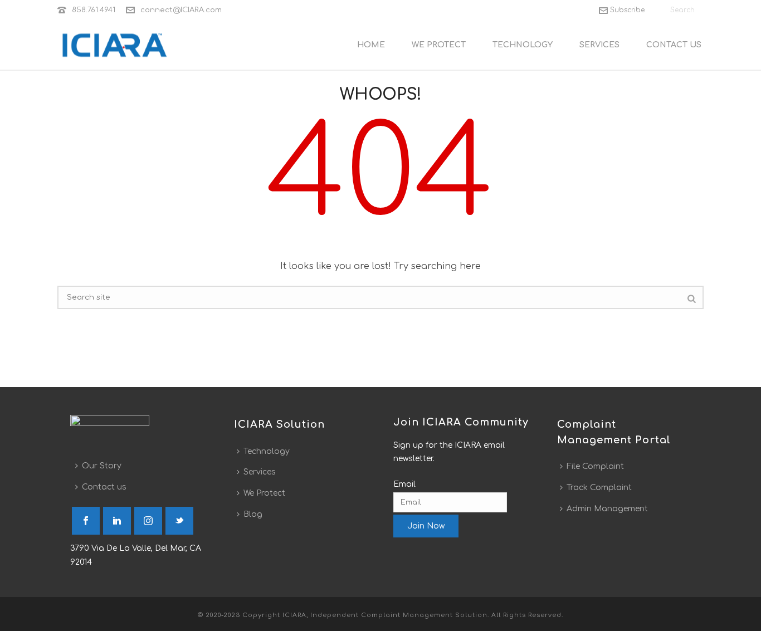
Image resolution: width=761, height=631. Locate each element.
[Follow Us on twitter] (179, 521)
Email (404, 484)
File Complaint (595, 466)
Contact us (104, 487)
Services (259, 472)
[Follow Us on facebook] (86, 521)
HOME (371, 45)
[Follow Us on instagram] (148, 521)
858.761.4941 (93, 10)
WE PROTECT (439, 45)
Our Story (101, 466)
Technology (266, 451)
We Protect (264, 493)
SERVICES (599, 45)
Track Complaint (599, 487)
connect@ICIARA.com (181, 10)
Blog (252, 514)
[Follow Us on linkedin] (117, 521)
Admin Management (607, 509)
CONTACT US (673, 45)
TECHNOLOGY (522, 45)
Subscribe (627, 10)
